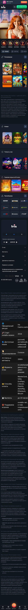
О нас (3, 247)
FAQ (3, 256)
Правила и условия (7, 265)
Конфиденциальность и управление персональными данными (12, 270)
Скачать (24, 2)
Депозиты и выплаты (8, 260)
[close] (1, 2)
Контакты (5, 251)
